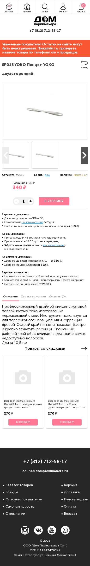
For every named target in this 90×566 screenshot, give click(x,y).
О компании (15, 514)
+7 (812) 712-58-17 (45, 31)
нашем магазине (53, 245)
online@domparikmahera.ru (45, 471)
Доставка (72, 492)
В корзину (54, 201)
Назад (84, 67)
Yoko (47, 175)
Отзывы (57, 296)
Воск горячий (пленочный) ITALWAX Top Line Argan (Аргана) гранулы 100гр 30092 (23, 404)
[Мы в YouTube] (52, 533)
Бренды (12, 492)
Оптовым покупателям (24, 499)
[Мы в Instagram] (25, 533)
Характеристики (33, 296)
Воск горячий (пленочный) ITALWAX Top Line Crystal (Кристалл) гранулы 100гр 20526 (66, 404)
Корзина (71, 485)
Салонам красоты (20, 506)
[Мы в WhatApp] (65, 533)
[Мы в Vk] (38, 533)
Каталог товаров (19, 485)
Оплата (70, 506)
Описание (10, 296)
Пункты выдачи (76, 499)
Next (84, 155)
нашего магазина (32, 222)
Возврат (70, 514)
